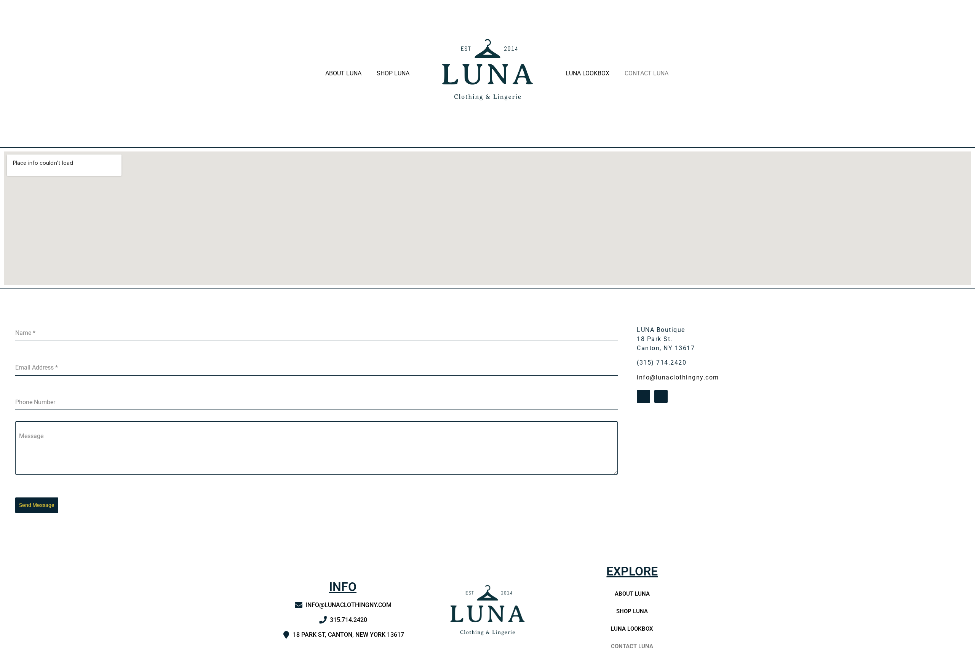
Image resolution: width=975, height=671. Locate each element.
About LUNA (343, 73)
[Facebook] (643, 396)
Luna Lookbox (587, 73)
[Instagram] (661, 396)
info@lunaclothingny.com (678, 377)
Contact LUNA (646, 73)
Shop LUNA (393, 73)
